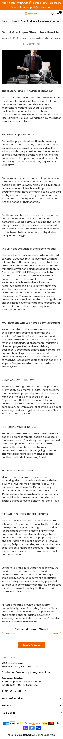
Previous (9, 633)
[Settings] (52, 13)
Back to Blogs (32, 644)
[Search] (9, 13)
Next (56, 633)
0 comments (33, 43)
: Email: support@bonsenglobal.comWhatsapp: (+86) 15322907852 (22, 681)
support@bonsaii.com (38, 672)
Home (4, 21)
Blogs (14, 21)
